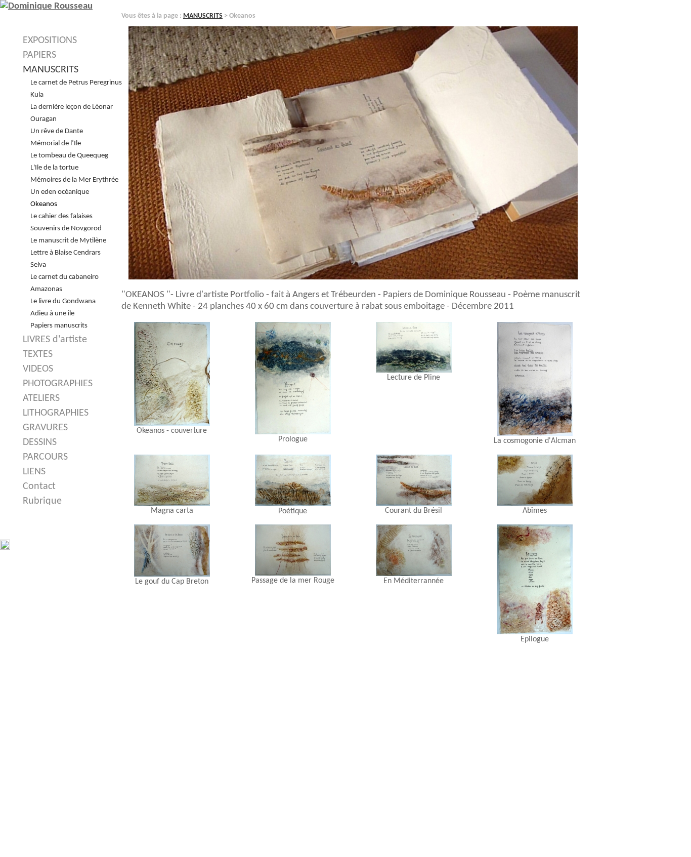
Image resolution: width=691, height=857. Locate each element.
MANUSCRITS (203, 16)
